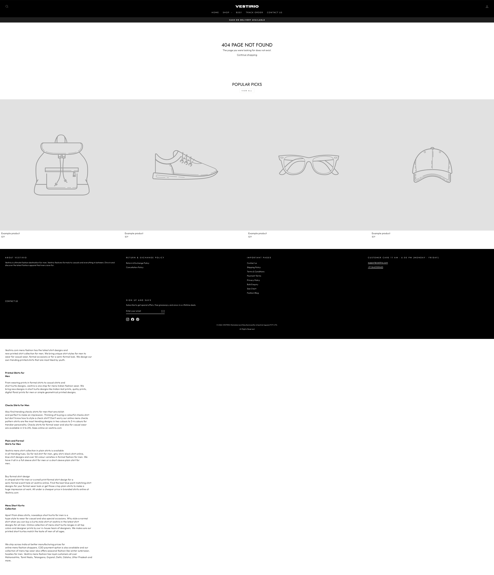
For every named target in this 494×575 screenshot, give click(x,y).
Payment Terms (254, 276)
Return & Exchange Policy (137, 263)
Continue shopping (247, 54)
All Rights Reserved (247, 329)
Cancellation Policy (135, 267)
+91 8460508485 (375, 267)
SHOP (226, 12)
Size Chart (251, 288)
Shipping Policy (254, 267)
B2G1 (239, 12)
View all (247, 91)
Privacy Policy (253, 280)
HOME (215, 12)
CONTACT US (274, 12)
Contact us (252, 263)
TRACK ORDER (254, 12)
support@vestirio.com (378, 262)
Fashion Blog (253, 293)
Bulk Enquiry (252, 284)
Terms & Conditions (255, 271)
